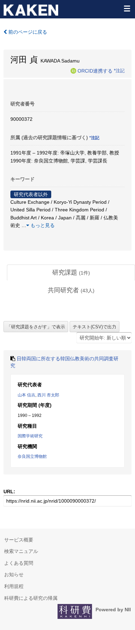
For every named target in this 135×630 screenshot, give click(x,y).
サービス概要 (18, 540)
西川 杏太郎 (48, 395)
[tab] (71, 272)
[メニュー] (127, 8)
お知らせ (14, 574)
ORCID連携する (95, 70)
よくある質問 (18, 563)
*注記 (119, 70)
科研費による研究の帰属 (30, 598)
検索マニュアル (21, 551)
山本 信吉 (26, 395)
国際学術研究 (30, 436)
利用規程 (14, 586)
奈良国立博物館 (32, 456)
